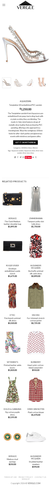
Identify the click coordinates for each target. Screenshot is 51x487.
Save (29, 157)
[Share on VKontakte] (33, 157)
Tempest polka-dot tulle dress (35, 222)
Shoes (30, 148)
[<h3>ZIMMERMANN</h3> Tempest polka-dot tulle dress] (36, 199)
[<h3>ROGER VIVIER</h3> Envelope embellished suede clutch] (12, 246)
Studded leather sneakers (36, 463)
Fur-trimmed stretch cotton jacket (35, 319)
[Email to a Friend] (23, 157)
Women (35, 148)
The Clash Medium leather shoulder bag (12, 222)
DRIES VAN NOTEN (35, 409)
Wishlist (26, 479)
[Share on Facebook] (18, 157)
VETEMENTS (12, 362)
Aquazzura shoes (29, 150)
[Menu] (4, 4)
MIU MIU (36, 315)
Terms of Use (10, 477)
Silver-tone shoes (28, 153)
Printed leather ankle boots (12, 366)
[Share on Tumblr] (36, 157)
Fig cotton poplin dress (12, 413)
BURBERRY (36, 362)
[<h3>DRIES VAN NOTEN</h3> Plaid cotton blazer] (36, 390)
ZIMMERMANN (35, 218)
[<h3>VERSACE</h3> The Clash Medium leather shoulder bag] (12, 199)
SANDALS (24, 148)
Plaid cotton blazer (36, 412)
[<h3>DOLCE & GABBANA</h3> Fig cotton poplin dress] (12, 390)
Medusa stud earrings (12, 460)
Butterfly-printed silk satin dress (35, 272)
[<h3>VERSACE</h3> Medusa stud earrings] (12, 437)
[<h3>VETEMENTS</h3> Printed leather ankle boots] (12, 343)
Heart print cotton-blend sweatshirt (35, 366)
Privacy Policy (26, 477)
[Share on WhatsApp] (15, 157)
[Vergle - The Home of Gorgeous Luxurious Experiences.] (25, 5)
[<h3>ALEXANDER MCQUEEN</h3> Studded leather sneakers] (36, 437)
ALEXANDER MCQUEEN (35, 266)
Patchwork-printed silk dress (12, 319)
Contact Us (40, 477)
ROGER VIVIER (12, 265)
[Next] (45, 84)
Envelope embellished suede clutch (12, 271)
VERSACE (12, 218)
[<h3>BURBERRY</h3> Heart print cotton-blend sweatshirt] (36, 343)
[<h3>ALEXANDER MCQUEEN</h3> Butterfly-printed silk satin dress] (36, 246)
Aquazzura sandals (17, 150)
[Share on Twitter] (21, 157)
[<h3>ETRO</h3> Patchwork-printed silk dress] (12, 296)
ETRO (12, 315)
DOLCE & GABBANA (12, 409)
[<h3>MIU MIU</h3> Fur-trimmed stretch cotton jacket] (36, 296)
